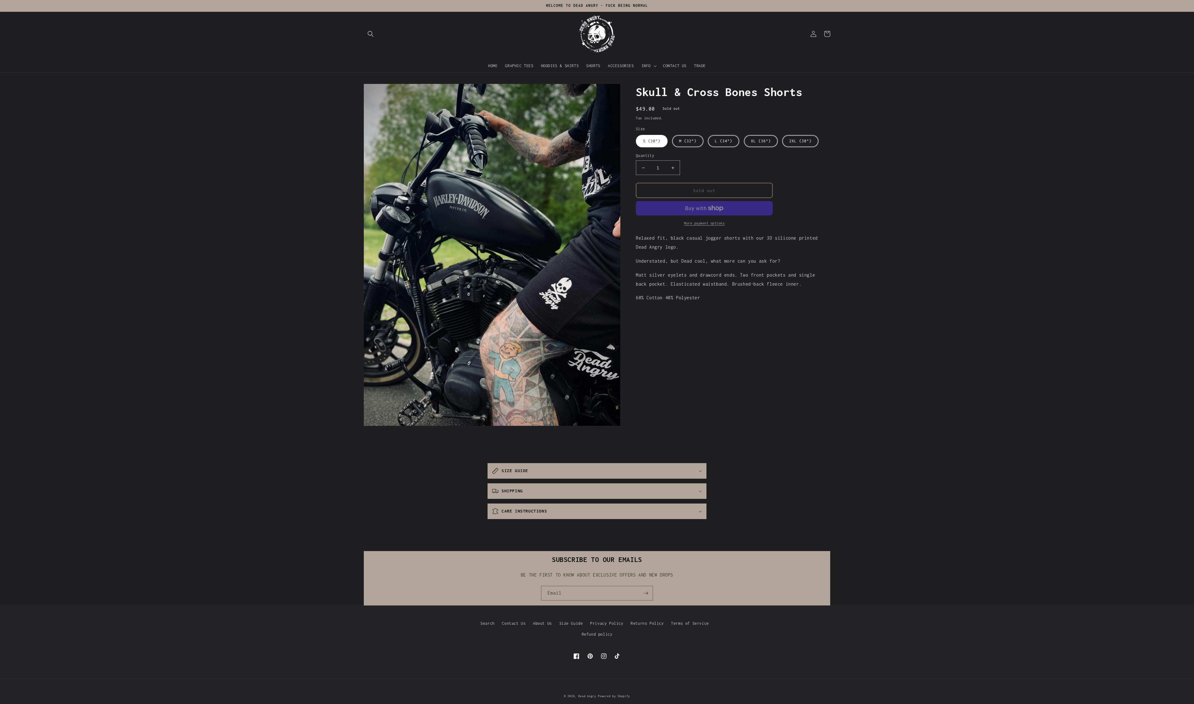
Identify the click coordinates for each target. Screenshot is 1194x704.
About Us (542, 623)
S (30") (651, 141)
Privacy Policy (606, 623)
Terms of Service (690, 623)
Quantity (645, 156)
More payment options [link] (704, 223)
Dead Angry (587, 696)
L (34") (723, 141)
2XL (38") (800, 141)
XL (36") (761, 141)
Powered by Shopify (614, 696)
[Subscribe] (646, 593)
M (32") (687, 141)
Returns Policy (647, 623)
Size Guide (571, 623)
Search (487, 623)
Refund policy (597, 634)
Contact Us (513, 623)
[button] (370, 34)
